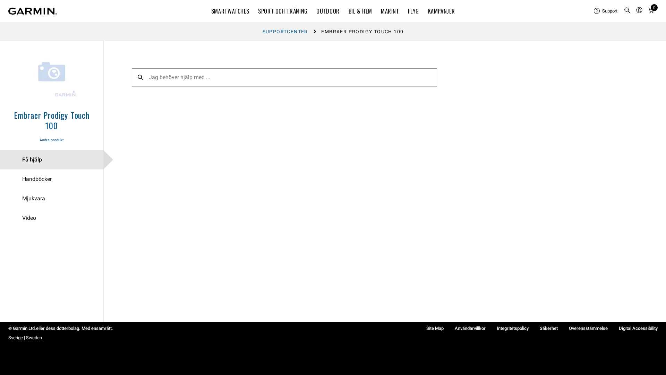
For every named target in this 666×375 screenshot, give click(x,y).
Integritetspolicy (513, 328)
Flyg (413, 11)
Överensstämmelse (588, 328)
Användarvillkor (470, 328)
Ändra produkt (52, 140)
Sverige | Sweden (25, 337)
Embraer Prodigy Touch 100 (51, 120)
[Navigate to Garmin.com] (32, 11)
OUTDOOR (327, 11)
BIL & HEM (360, 11)
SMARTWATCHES (230, 11)
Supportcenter (285, 31)
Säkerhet (549, 328)
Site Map (435, 328)
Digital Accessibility (638, 328)
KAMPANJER (441, 11)
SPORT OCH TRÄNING (283, 11)
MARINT (390, 11)
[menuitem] (606, 11)
